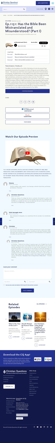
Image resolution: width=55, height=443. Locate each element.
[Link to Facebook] (34, 427)
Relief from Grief (32, 391)
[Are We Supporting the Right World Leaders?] (1, 221)
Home (4, 15)
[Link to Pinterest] (44, 427)
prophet (21, 175)
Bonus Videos (9, 412)
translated (38, 175)
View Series (27, 122)
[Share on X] (25, 102)
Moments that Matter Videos (10, 407)
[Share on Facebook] (21, 102)
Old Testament (7, 175)
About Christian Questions (8, 375)
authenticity (37, 169)
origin (13, 175)
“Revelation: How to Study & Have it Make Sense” (34, 255)
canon (13, 171)
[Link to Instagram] (48, 427)
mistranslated (29, 173)
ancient (8, 169)
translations (7, 177)
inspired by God (12, 173)
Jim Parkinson (20, 173)
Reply (10, 190)
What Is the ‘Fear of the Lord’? (14, 324)
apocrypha (14, 169)
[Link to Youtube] (38, 427)
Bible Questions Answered (32, 394)
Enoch (33, 171)
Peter (17, 175)
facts (36, 171)
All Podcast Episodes (10, 400)
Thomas (32, 175)
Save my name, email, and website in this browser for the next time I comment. (22, 285)
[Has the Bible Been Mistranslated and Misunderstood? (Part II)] (54, 221)
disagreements (19, 171)
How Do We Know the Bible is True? (33, 388)
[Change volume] (25, 46)
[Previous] (6, 318)
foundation (42, 171)
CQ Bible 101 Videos (10, 410)
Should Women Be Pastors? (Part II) (27, 325)
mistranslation (37, 173)
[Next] (48, 318)
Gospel (48, 171)
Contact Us (5, 381)
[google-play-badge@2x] (48, 359)
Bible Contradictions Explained (33, 384)
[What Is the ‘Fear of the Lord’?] (14, 317)
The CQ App (5, 379)
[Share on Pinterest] (29, 102)
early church (27, 171)
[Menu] (52, 3)
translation (44, 175)
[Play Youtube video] (27, 153)
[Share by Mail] (33, 102)
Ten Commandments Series (33, 380)
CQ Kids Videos (9, 404)
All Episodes (41, 304)
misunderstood (47, 173)
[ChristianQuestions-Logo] (9, 5)
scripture (26, 175)
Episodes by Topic (9, 402)
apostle (20, 169)
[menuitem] (52, 3)
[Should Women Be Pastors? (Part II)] (27, 317)
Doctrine (10, 15)
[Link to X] (41, 427)
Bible (43, 169)
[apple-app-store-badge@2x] (37, 359)
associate (25, 169)
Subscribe (20, 418)
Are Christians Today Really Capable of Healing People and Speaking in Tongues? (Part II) (39, 329)
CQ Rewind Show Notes (8, 377)
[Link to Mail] (51, 427)
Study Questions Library (32, 374)
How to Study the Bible (34, 377)
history (5, 173)
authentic (31, 169)
